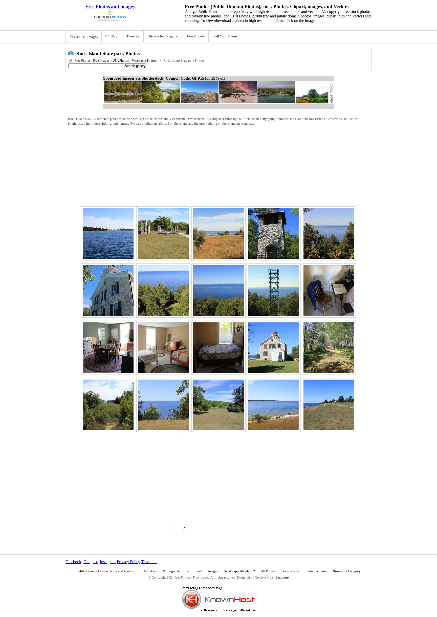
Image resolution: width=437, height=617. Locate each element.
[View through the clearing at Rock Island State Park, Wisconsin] (329, 233)
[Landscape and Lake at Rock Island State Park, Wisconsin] (218, 233)
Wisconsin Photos (144, 60)
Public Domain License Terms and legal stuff (107, 571)
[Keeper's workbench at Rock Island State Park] (329, 290)
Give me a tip (290, 571)
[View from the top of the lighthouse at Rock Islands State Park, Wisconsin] (163, 290)
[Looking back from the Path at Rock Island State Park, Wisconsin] (108, 405)
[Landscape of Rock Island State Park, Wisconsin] (329, 405)
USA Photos (121, 60)
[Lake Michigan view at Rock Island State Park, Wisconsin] (218, 290)
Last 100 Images (86, 37)
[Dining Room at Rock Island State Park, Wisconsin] (108, 348)
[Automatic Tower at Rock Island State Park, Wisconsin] (274, 290)
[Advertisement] (218, 166)
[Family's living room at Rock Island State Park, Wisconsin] (163, 348)
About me (150, 571)
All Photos (268, 571)
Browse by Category (163, 36)
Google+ (90, 562)
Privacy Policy (128, 562)
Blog (114, 36)
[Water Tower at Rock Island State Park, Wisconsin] (274, 233)
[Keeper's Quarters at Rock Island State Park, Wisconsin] (218, 348)
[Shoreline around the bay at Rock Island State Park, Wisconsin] (108, 233)
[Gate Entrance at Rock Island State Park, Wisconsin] (163, 233)
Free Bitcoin (196, 36)
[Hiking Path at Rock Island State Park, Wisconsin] (329, 348)
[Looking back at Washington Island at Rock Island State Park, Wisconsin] (274, 405)
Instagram (108, 562)
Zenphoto (282, 577)
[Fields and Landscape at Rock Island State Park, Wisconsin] (218, 405)
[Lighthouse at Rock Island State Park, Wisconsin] (274, 348)
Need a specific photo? (239, 571)
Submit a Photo (316, 571)
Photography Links (176, 571)
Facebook (73, 562)
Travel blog (150, 562)
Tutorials (133, 36)
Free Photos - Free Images (92, 60)
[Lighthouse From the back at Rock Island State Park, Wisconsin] (108, 290)
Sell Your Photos (225, 36)
